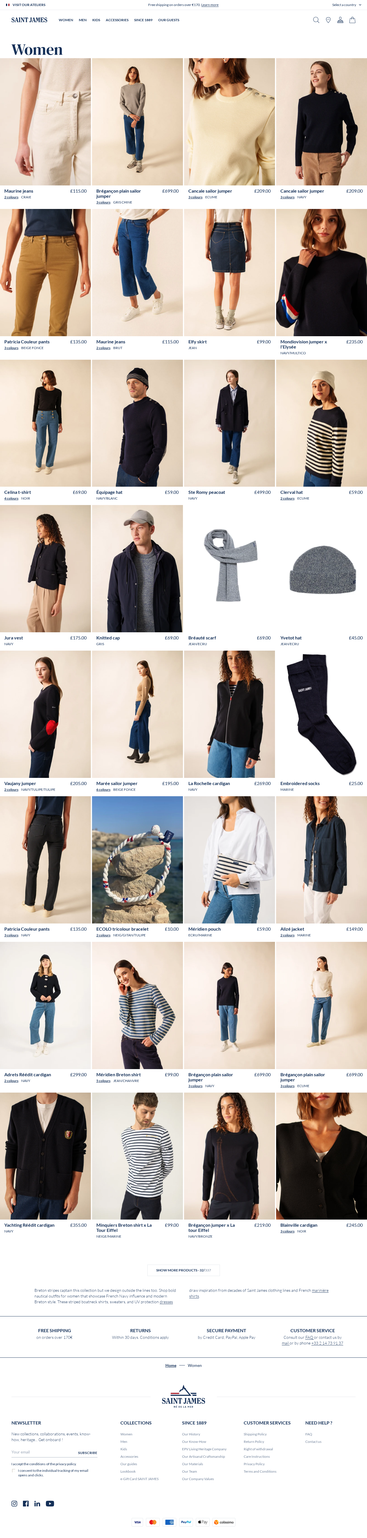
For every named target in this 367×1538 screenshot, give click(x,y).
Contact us (313, 1441)
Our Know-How (194, 1441)
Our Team (189, 1471)
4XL (161, 1062)
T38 (28, 179)
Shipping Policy (255, 1434)
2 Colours (11, 197)
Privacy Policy (254, 1464)
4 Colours (11, 498)
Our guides (128, 1464)
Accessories (129, 1456)
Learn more (209, 5)
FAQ (309, 1337)
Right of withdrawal (258, 1449)
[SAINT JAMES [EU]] (29, 19)
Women (126, 1434)
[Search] (316, 20)
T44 (54, 179)
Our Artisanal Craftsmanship (203, 1456)
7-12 (325, 771)
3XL (341, 329)
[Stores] (328, 20)
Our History (191, 1434)
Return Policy (254, 1441)
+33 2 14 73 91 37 (327, 1343)
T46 (63, 179)
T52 (265, 179)
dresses (166, 1302)
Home (170, 1365)
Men (123, 1441)
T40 (37, 179)
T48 (72, 179)
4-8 (316, 771)
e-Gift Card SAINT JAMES (139, 1479)
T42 (45, 179)
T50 (256, 179)
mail (286, 1343)
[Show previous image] (8, 164)
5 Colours (103, 1081)
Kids (123, 1449)
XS (302, 329)
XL (324, 329)
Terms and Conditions (260, 1471)
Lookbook (128, 1471)
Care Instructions (257, 1456)
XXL (332, 329)
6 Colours (103, 789)
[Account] (340, 20)
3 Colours (103, 202)
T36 (19, 179)
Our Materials (192, 1464)
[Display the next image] (82, 164)
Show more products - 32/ (183, 1270)
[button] (346, 5)
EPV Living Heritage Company (204, 1449)
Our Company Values (198, 1479)
